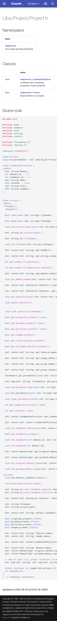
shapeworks (10, 46)
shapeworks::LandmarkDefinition (35, 79)
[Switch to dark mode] (45, 4)
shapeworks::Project (30, 92)
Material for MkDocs (21, 617)
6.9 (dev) (32, 3)
